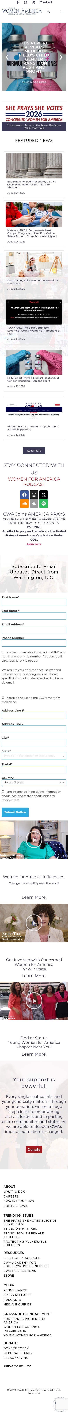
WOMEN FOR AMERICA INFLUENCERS (21, 1329)
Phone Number (13, 638)
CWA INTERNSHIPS (18, 1201)
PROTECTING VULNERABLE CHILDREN (25, 1243)
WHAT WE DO (14, 1191)
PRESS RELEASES (17, 1295)
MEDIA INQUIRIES (17, 1304)
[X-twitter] (43, 494)
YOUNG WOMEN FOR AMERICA (27, 1335)
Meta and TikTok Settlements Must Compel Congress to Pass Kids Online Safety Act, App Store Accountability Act (32, 233)
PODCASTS (12, 1299)
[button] (62, 11)
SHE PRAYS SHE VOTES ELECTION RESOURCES (30, 1222)
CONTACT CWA (15, 1206)
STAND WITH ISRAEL (20, 1228)
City (5, 737)
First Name (10, 597)
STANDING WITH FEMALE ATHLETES (23, 1235)
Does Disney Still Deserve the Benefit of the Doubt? (32, 282)
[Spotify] (43, 503)
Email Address (12, 624)
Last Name (10, 611)
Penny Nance (15, 1290)
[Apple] (34, 503)
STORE (8, 1275)
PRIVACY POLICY (17, 1366)
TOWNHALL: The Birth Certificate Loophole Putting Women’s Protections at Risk (34, 330)
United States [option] (13, 782)
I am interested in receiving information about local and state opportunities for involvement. (31, 796)
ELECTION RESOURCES (21, 1258)
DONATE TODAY (16, 1348)
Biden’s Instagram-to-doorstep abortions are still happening (33, 428)
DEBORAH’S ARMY (18, 1353)
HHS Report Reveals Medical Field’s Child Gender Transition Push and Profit (33, 379)
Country (8, 778)
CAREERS (11, 1196)
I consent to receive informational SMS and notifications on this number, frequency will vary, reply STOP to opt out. (34, 656)
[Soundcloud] (24, 503)
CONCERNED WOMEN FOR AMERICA (24, 1321)
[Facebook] (24, 494)
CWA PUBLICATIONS (19, 1271)
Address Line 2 (12, 724)
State (5, 751)
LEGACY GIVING (15, 1358)
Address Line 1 (12, 710)
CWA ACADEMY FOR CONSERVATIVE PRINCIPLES (25, 1264)
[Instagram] (34, 494)
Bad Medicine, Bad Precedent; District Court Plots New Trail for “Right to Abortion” (31, 184)
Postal (6, 764)
